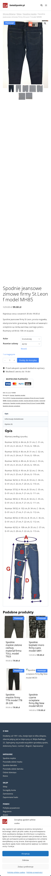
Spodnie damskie (10, 765)
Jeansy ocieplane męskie (15, 401)
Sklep (5, 786)
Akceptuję (25, 853)
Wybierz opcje (14, 667)
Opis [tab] (6, 414)
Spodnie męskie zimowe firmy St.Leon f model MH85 (27, 403)
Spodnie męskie (20, 395)
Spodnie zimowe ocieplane (11, 406)
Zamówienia (8, 793)
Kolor (5, 338)
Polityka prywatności (34, 872)
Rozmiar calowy (10, 343)
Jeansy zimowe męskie (31, 401)
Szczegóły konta (9, 790)
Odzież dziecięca (9, 772)
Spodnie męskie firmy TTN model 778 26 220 (14, 699)
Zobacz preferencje (25, 866)
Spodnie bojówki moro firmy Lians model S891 (36, 646)
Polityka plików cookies (16, 872)
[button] (45, 23)
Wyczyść (24, 348)
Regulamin (7, 811)
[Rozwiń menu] (46, 5)
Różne (5, 776)
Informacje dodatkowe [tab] (14, 419)
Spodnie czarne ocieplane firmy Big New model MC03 (36, 700)
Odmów (25, 860)
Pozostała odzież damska (13, 769)
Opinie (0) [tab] (9, 424)
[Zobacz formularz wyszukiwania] (40, 5)
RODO (5, 815)
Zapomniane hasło (10, 797)
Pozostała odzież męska (12, 762)
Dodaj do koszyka (28, 360)
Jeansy (12, 395)
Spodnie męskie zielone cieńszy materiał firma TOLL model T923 (14, 649)
